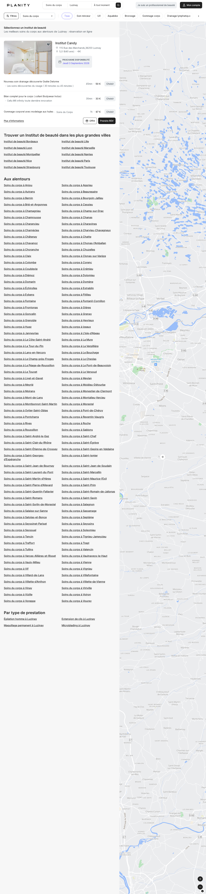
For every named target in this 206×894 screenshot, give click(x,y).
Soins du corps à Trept (75, 543)
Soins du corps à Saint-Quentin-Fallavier (29, 491)
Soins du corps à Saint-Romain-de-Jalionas (88, 491)
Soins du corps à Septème (78, 517)
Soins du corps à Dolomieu (78, 275)
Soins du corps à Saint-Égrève (80, 442)
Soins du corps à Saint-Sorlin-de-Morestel (30, 504)
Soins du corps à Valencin (77, 549)
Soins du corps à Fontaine (20, 301)
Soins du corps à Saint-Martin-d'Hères (27, 478)
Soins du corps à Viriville (77, 588)
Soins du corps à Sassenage (79, 510)
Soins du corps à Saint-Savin (79, 498)
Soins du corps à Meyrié (18, 384)
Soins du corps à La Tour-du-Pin (23, 346)
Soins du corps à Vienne (76, 562)
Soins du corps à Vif (16, 568)
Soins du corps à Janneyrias (21, 333)
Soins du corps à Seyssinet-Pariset (25, 523)
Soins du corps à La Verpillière (80, 346)
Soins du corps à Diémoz (19, 275)
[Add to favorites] (48, 44)
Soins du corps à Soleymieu (79, 530)
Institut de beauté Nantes (77, 154)
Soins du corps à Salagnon (78, 504)
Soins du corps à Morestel (78, 404)
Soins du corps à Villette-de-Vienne (83, 581)
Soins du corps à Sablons (77, 429)
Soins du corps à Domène (77, 281)
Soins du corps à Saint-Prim (79, 485)
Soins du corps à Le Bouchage (80, 352)
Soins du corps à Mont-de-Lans (23, 397)
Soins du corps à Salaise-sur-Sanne (26, 510)
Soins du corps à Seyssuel (20, 530)
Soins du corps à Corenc (77, 262)
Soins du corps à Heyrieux (78, 320)
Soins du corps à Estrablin (78, 288)
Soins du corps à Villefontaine (80, 575)
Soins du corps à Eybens (19, 294)
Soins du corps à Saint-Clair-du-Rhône (27, 442)
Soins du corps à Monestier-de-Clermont (87, 391)
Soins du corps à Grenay (77, 313)
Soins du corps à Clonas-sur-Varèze (84, 256)
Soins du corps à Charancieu (21, 223)
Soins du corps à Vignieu (77, 568)
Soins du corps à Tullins (18, 549)
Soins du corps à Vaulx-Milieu (22, 562)
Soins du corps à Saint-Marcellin (81, 472)
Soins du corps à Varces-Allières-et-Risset (30, 555)
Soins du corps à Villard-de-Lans (24, 575)
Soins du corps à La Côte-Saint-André (27, 339)
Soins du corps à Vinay (18, 588)
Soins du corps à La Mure (77, 339)
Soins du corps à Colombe (20, 262)
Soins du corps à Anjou (18, 185)
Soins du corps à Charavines (79, 223)
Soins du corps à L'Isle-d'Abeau (81, 333)
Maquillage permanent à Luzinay (24, 625)
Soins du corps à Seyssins (78, 523)
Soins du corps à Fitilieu (76, 294)
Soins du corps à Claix (17, 256)
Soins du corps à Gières (76, 307)
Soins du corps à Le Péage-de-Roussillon (29, 365)
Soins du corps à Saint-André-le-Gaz (26, 436)
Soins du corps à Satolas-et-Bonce (25, 517)
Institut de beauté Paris (76, 160)
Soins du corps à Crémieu (77, 268)
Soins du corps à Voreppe (19, 600)
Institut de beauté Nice (18, 160)
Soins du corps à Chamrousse (22, 217)
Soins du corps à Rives (18, 423)
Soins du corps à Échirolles (20, 288)
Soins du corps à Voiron (76, 594)
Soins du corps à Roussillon (21, 429)
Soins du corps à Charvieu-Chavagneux (86, 230)
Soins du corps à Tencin (18, 536)
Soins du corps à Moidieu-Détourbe (83, 384)
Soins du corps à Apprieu (77, 185)
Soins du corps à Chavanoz (21, 243)
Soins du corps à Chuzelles (78, 249)
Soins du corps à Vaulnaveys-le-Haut (84, 555)
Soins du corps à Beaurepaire (80, 191)
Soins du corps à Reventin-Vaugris (83, 416)
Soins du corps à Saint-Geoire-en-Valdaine (88, 449)
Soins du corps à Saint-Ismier (80, 455)
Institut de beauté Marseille (78, 147)
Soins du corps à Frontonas (21, 307)
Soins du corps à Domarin (20, 281)
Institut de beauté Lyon (18, 147)
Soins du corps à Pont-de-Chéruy (82, 410)
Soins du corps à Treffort (19, 543)
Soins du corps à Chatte (76, 236)
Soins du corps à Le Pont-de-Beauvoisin (86, 365)
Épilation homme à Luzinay (20, 619)
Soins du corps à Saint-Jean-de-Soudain (87, 465)
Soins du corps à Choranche (21, 249)
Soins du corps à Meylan (77, 378)
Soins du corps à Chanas (77, 217)
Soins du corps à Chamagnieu (22, 211)
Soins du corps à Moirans (19, 391)
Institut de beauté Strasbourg (22, 167)
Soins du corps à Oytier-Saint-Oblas (26, 410)
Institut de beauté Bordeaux (21, 141)
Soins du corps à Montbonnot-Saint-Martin (30, 404)
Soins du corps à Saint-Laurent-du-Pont (28, 472)
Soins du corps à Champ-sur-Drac (83, 211)
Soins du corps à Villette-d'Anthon (25, 581)
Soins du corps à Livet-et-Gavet (23, 378)
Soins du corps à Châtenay (20, 236)
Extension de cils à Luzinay (78, 619)
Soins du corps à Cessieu (77, 204)
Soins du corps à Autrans (19, 191)
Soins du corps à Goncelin (20, 313)
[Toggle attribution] (202, 891)
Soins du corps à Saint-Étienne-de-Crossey (30, 449)
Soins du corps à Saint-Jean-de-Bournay (29, 465)
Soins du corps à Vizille (18, 594)
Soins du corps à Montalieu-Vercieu (83, 397)
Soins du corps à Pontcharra (21, 416)
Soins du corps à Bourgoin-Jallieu (82, 198)
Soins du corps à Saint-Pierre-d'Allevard (28, 485)
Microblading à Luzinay (76, 625)
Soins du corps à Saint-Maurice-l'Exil (84, 478)
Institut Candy (66, 43)
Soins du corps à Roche (76, 423)
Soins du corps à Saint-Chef (79, 436)
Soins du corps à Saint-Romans (23, 498)
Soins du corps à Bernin (18, 198)
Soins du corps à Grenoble (20, 320)
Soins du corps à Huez (18, 326)
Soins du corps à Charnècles (21, 230)
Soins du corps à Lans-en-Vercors (25, 352)
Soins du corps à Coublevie (20, 268)
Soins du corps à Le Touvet (20, 371)
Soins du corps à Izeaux (76, 326)
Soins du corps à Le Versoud (79, 371)
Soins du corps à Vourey (77, 600)
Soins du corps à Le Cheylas (79, 359)
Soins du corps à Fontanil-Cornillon (83, 301)
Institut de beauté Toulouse (78, 167)
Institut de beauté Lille (75, 141)
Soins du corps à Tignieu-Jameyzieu (84, 536)
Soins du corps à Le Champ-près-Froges (29, 359)
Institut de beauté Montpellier (22, 154)
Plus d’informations (14, 120)
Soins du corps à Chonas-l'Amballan (84, 243)
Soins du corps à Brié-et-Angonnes (25, 204)
